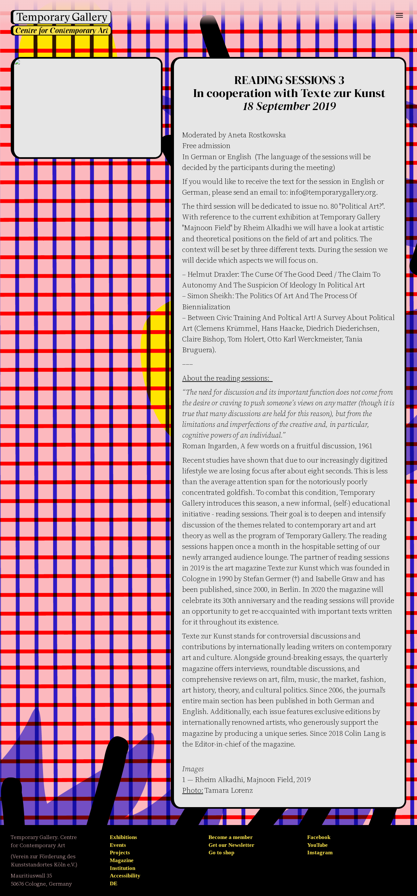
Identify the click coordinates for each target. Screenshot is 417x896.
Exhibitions (123, 837)
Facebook (318, 837)
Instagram (320, 852)
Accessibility (125, 876)
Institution (122, 868)
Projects (120, 852)
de (113, 883)
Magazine (122, 860)
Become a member (230, 837)
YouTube (317, 845)
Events (118, 845)
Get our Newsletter (231, 845)
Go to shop (221, 852)
